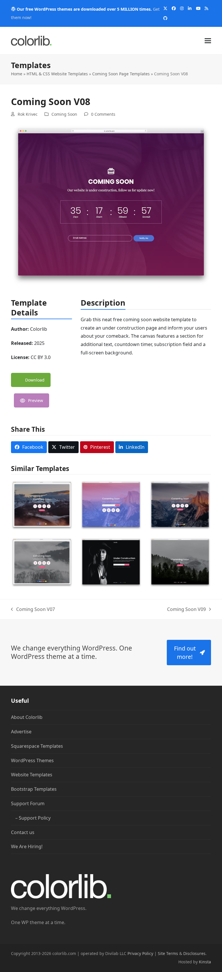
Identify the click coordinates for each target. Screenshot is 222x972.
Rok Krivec (28, 114)
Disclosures (194, 953)
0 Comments (103, 114)
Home (16, 73)
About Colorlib (26, 717)
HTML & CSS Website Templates (57, 73)
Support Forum (28, 803)
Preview (35, 400)
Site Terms (168, 953)
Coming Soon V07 (33, 610)
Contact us (22, 832)
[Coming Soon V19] (111, 562)
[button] (208, 40)
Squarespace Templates (37, 746)
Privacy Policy (140, 953)
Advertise (21, 731)
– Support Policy (33, 817)
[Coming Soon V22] (111, 505)
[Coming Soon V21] (180, 505)
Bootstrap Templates (34, 789)
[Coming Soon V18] (180, 562)
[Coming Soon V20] (42, 562)
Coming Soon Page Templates (121, 73)
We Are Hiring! (26, 846)
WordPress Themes (32, 760)
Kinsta (205, 961)
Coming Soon (64, 114)
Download (35, 380)
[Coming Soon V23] (42, 505)
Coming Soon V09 (186, 610)
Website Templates (31, 774)
